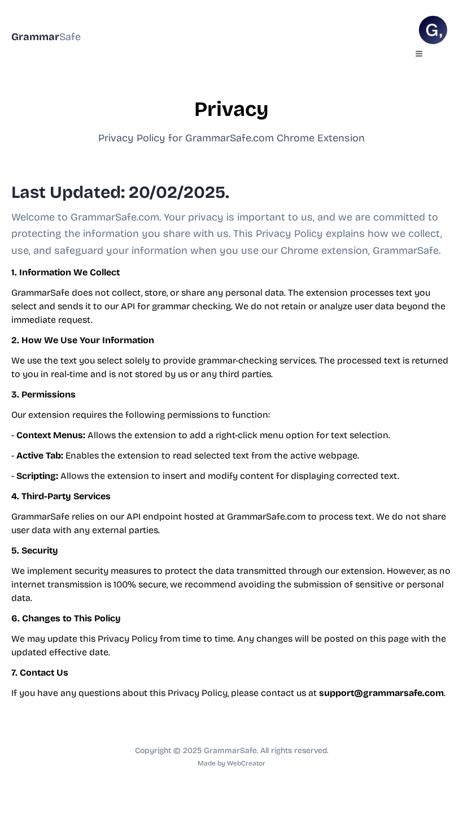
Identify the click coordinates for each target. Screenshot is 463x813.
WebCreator (246, 763)
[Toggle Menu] (418, 53)
